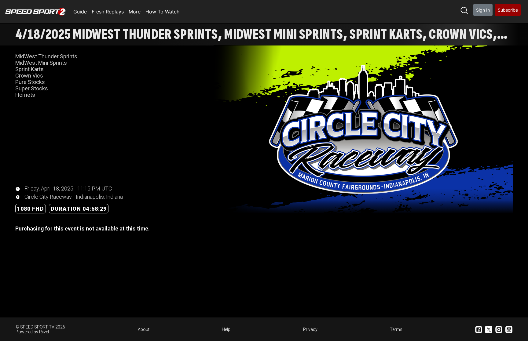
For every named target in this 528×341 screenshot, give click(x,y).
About (143, 329)
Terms (396, 329)
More (135, 12)
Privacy (310, 329)
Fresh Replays (108, 12)
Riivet (44, 331)
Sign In (483, 10)
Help (226, 329)
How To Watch (162, 12)
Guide (80, 12)
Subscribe (508, 10)
